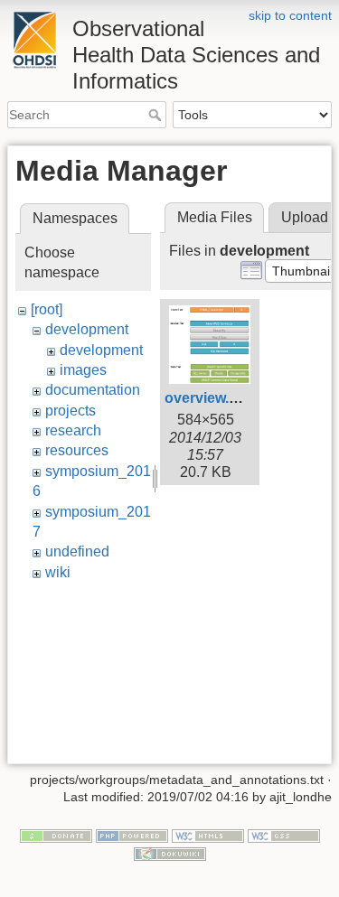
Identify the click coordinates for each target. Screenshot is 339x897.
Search (156, 114)
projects (70, 410)
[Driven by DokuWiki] (170, 853)
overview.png (210, 398)
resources (76, 450)
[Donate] (56, 834)
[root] (46, 309)
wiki (58, 572)
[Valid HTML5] (208, 834)
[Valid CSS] (284, 834)
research (73, 430)
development (86, 329)
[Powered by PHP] (132, 834)
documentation (92, 389)
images (83, 370)
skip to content (290, 15)
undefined (77, 551)
